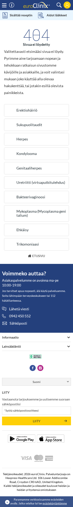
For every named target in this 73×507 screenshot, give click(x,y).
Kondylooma (26, 153)
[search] (59, 5)
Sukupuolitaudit (29, 124)
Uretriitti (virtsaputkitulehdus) (40, 182)
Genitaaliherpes (29, 168)
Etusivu (38, 256)
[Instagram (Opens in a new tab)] (40, 368)
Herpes (22, 139)
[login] (67, 5)
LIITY (36, 421)
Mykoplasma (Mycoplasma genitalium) (41, 213)
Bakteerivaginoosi (30, 197)
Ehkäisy (22, 230)
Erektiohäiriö (26, 110)
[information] (11, 5)
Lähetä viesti (19, 309)
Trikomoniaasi (27, 244)
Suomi (37, 382)
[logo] (36, 4)
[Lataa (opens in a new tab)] (21, 439)
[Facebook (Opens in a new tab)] (33, 368)
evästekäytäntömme (55, 503)
